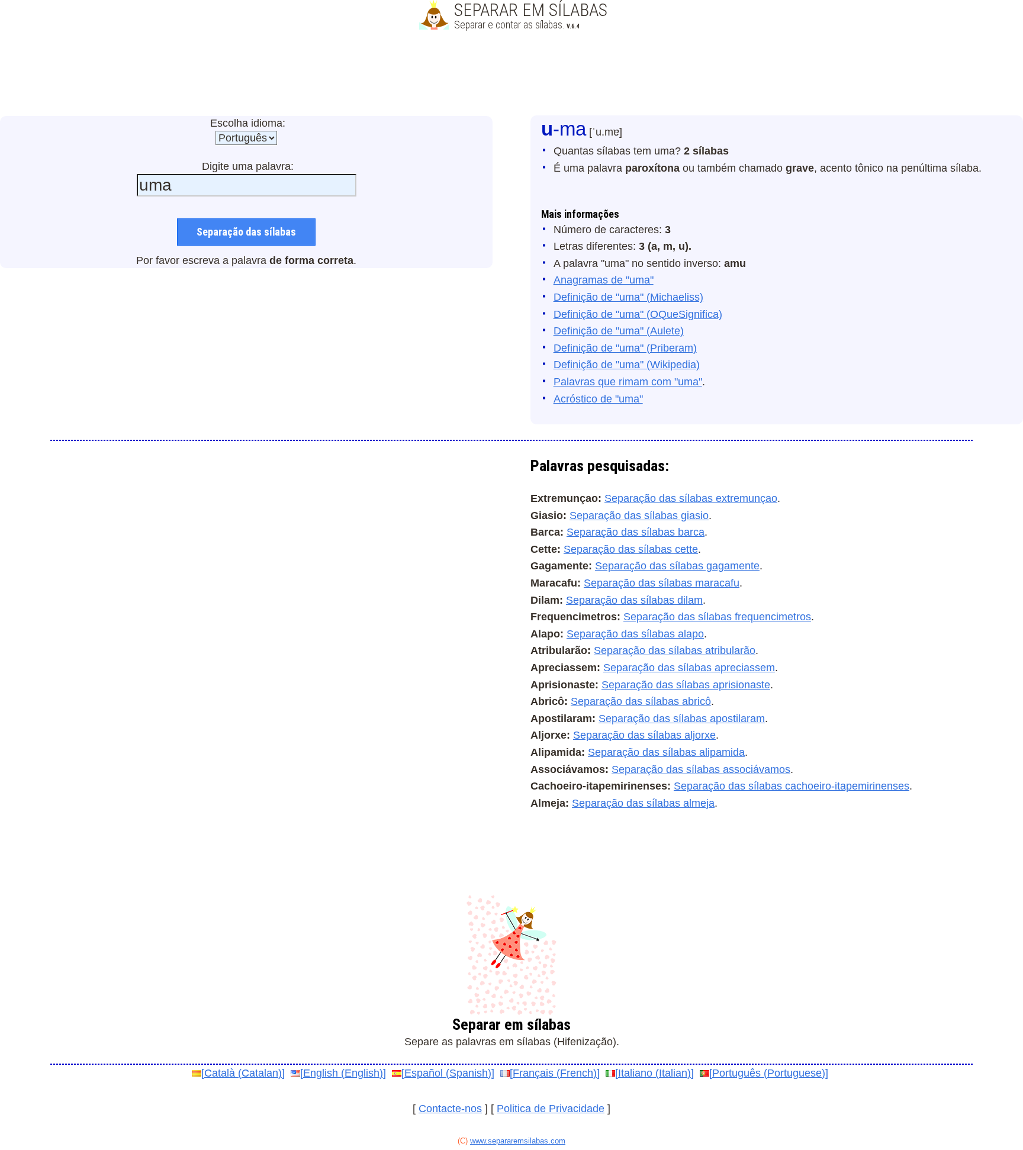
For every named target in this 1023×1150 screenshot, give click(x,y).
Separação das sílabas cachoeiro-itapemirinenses (791, 786)
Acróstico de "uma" (598, 399)
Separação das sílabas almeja (643, 803)
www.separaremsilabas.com (517, 1140)
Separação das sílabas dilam (634, 600)
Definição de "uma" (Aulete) (619, 331)
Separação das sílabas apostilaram (682, 718)
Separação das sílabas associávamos (701, 769)
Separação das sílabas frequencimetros (717, 617)
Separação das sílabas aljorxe (644, 735)
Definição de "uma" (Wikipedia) (627, 365)
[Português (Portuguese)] (768, 1073)
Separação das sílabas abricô (641, 701)
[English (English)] (343, 1073)
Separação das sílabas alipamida (666, 752)
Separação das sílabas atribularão (674, 650)
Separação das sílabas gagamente (677, 566)
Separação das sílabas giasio (639, 515)
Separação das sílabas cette (631, 549)
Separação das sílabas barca (635, 532)
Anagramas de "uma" (604, 280)
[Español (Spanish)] (447, 1073)
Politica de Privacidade (550, 1108)
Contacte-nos (450, 1108)
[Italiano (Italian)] (654, 1073)
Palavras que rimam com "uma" (628, 382)
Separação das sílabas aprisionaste (685, 685)
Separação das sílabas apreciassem (689, 668)
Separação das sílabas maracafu (661, 583)
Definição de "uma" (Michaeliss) (628, 297)
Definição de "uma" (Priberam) (625, 348)
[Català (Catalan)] (243, 1073)
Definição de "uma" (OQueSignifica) (638, 314)
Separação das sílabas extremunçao (690, 498)
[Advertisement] (511, 74)
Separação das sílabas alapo (635, 634)
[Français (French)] (555, 1073)
